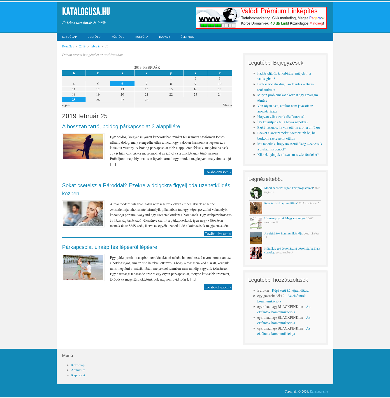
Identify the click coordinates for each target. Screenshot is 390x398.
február (95, 46)
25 (74, 99)
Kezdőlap (69, 36)
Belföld (94, 36)
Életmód (187, 36)
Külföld (118, 36)
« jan (66, 104)
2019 (82, 46)
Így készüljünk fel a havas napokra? (282, 121)
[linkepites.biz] (261, 28)
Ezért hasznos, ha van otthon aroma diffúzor (288, 127)
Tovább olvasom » (218, 171)
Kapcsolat (78, 375)
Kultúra (141, 36)
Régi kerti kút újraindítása (290, 290)
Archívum (78, 370)
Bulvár (164, 36)
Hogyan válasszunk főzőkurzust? (280, 116)
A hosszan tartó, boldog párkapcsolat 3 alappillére (121, 126)
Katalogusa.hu (86, 11)
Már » (227, 104)
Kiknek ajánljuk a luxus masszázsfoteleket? (288, 154)
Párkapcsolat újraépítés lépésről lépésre (109, 247)
